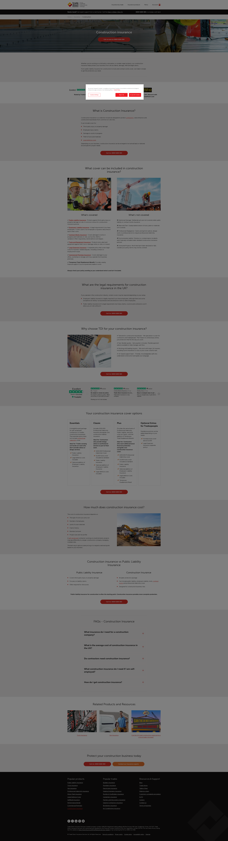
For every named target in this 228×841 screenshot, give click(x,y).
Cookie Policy (117, 90)
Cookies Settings (94, 94)
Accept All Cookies (135, 94)
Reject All (121, 94)
